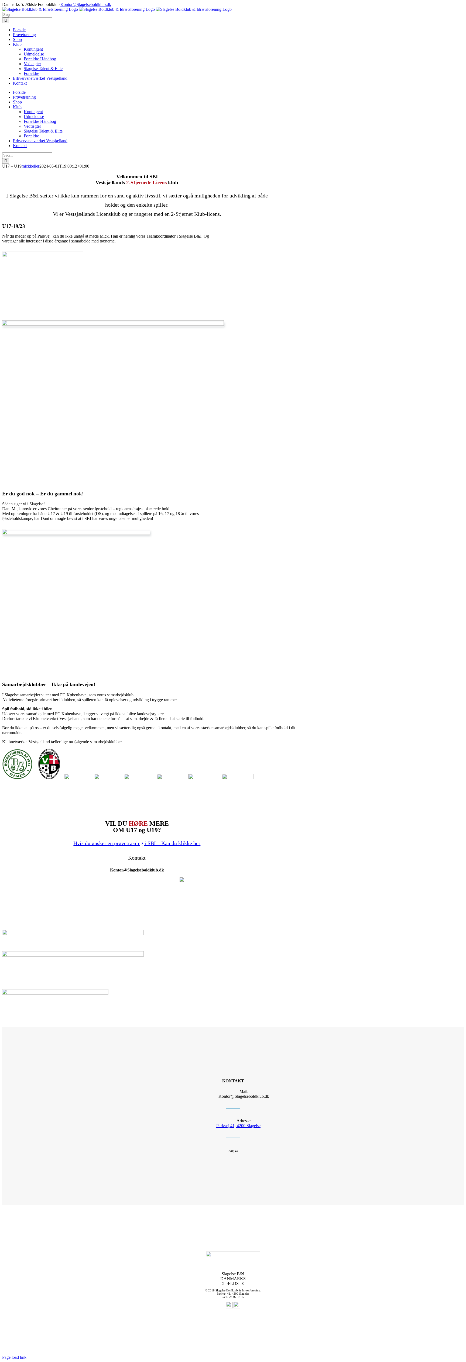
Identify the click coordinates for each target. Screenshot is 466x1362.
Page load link (14, 1357)
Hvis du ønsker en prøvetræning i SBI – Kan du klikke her (136, 843)
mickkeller (30, 166)
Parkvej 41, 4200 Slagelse (238, 1125)
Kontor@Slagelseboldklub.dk (85, 4)
